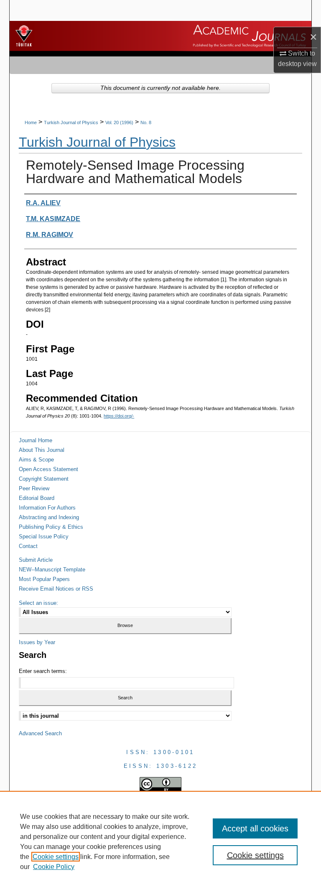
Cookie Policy (53, 866)
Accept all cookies (255, 828)
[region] (160, 841)
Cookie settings (56, 856)
